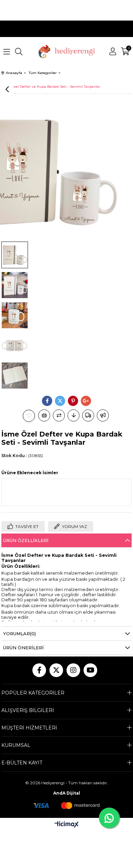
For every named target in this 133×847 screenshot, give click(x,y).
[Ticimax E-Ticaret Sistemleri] (67, 824)
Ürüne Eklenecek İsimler (29, 472)
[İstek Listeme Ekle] (44, 415)
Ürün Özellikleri (25, 540)
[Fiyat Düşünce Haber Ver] (73, 415)
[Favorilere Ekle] (29, 416)
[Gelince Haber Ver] (103, 415)
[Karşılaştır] (59, 415)
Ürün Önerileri (23, 647)
